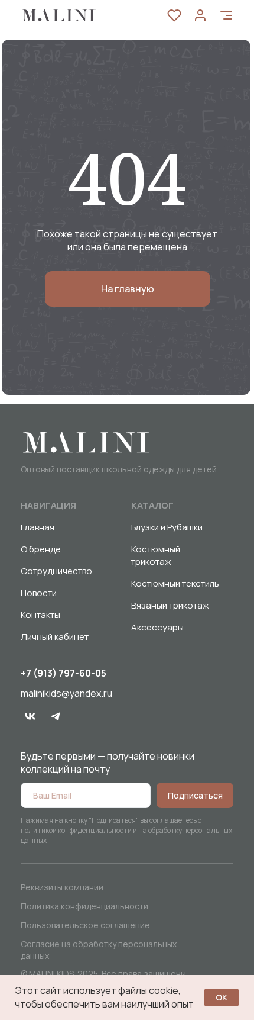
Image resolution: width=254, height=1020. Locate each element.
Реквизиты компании (62, 887)
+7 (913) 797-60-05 (63, 673)
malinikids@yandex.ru (66, 693)
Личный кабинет (55, 636)
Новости (39, 593)
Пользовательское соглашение (85, 925)
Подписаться (195, 795)
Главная (37, 527)
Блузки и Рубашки (167, 527)
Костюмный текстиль (175, 583)
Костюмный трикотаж (155, 555)
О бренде (41, 549)
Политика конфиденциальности (84, 906)
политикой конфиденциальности (76, 830)
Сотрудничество (56, 571)
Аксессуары (157, 627)
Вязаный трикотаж (170, 605)
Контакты (40, 615)
